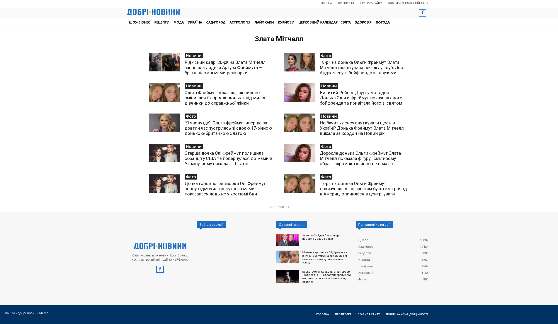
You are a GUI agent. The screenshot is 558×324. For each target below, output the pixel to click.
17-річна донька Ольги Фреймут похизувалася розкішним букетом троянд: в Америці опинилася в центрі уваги (364, 189)
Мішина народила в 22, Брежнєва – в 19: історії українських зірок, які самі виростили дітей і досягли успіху (326, 257)
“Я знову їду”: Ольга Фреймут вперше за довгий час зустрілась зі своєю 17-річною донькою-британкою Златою (228, 128)
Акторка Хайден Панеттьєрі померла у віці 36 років (321, 237)
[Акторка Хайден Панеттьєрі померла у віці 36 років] (287, 240)
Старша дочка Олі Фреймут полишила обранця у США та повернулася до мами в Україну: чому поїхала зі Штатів (228, 158)
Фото (326, 55)
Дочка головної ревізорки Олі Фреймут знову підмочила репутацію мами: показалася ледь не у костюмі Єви (225, 189)
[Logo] (160, 246)
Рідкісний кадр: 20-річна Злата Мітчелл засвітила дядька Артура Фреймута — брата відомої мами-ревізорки (225, 67)
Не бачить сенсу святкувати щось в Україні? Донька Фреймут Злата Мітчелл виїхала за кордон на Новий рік (362, 128)
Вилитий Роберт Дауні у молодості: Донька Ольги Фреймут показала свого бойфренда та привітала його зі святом (361, 98)
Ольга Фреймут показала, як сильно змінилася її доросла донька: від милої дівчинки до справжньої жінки (225, 98)
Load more (277, 206)
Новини (194, 55)
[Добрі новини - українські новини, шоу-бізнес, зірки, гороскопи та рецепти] (153, 12)
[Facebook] (422, 13)
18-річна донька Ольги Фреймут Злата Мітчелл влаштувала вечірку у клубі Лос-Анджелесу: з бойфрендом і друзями (362, 67)
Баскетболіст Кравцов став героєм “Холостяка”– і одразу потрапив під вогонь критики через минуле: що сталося (326, 276)
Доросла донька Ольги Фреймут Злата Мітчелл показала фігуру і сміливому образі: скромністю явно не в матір (360, 158)
